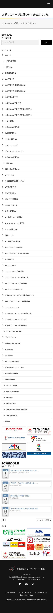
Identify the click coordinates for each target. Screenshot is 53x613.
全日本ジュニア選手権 (13, 103)
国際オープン (9, 235)
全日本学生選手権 (11, 97)
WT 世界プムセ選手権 (12, 241)
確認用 (7, 422)
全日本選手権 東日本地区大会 (15, 85)
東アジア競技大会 (11, 229)
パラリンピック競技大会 (13, 289)
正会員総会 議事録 (11, 373)
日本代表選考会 (10, 73)
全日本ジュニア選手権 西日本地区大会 (18, 115)
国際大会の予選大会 (12, 169)
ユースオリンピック (12, 307)
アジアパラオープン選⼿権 (14, 271)
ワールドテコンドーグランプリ (16, 319)
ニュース (8, 55)
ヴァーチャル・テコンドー (14, 151)
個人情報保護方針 (41, 593)
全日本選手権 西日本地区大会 (15, 91)
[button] (3, 520)
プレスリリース (10, 337)
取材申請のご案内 (26, 595)
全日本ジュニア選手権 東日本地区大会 (18, 109)
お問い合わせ (10, 593)
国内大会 (9, 67)
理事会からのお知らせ (13, 343)
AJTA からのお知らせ (14, 331)
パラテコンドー (10, 265)
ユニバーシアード (11, 205)
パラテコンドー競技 (12, 361)
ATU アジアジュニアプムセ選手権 (17, 253)
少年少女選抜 (9, 121)
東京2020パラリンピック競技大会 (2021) (19, 295)
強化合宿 (9, 397)
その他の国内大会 (11, 139)
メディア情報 (11, 61)
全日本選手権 (9, 79)
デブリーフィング (11, 145)
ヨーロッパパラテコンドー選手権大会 (18, 313)
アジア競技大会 (10, 193)
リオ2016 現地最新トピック (15, 181)
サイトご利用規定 (25, 593)
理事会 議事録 (10, 379)
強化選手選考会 (10, 133)
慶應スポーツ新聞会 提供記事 (16, 410)
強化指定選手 (11, 403)
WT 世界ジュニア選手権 (13, 217)
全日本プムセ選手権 (12, 127)
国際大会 (9, 163)
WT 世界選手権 (10, 187)
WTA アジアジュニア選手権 (14, 223)
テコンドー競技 (11, 385)
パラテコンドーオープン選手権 (16, 283)
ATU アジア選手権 (11, 199)
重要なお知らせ (11, 416)
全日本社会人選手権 (12, 157)
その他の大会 (9, 259)
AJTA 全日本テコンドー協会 (24, 599)
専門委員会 (9, 355)
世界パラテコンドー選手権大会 (16, 325)
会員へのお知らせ (12, 391)
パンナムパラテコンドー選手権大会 (17, 301)
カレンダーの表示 (43, 520)
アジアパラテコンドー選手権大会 (16, 277)
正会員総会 (9, 349)
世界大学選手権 (10, 211)
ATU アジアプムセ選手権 (14, 247)
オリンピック (9, 175)
